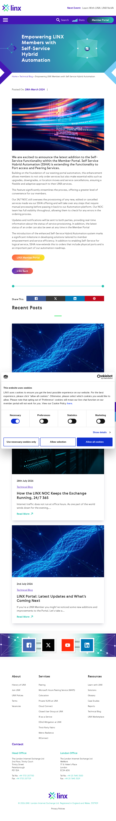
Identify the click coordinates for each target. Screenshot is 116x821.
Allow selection (58, 442)
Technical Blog (26, 76)
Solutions (92, 690)
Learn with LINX (95, 685)
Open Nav (5, 20)
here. (70, 403)
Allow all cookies (95, 442)
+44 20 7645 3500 (75, 775)
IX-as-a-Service (45, 717)
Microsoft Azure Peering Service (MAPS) (57, 690)
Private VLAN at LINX (48, 701)
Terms (14, 701)
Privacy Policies (58, 808)
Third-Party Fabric (47, 727)
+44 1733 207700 (26, 775)
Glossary (91, 695)
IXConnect (43, 738)
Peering (42, 685)
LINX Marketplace (96, 717)
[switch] (43, 421)
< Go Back (22, 271)
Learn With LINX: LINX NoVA (98, 8)
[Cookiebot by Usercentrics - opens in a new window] (99, 377)
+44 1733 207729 (23, 778)
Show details (100, 432)
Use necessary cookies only (21, 442)
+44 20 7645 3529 (72, 778)
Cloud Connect (46, 706)
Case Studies (93, 701)
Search (65, 20)
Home (15, 76)
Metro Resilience (46, 733)
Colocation (44, 695)
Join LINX (16, 690)
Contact (17, 744)
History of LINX (19, 685)
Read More (23, 513)
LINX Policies (17, 695)
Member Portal (100, 20)
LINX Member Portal (28, 257)
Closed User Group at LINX (51, 711)
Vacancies (16, 706)
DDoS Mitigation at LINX (50, 722)
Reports (91, 706)
